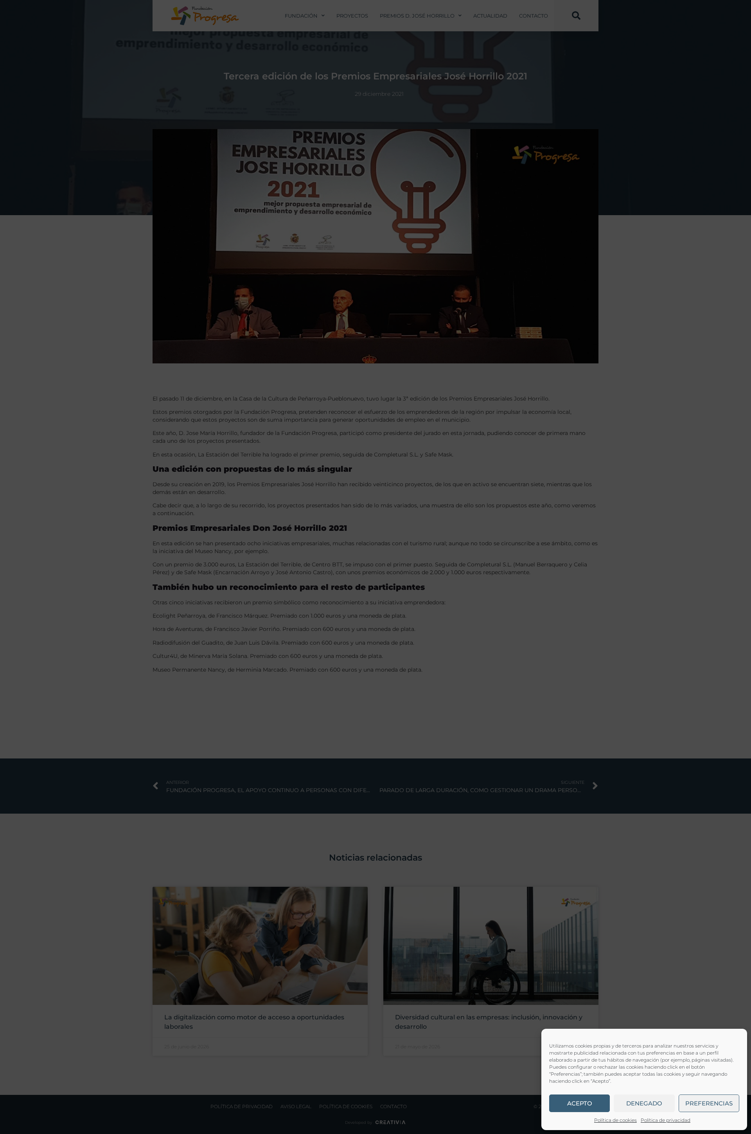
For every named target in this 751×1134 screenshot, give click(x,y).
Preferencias (709, 1103)
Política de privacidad (665, 1120)
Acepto (579, 1103)
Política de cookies (615, 1120)
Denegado (644, 1103)
